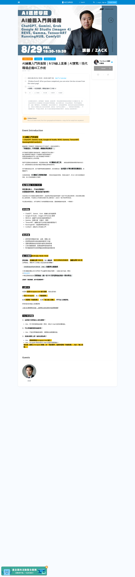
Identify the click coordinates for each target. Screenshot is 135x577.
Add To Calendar (60, 78)
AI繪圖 (60, 93)
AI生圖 (45, 93)
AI (29, 93)
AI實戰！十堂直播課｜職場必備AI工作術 (41, 88)
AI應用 (53, 93)
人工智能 (36, 93)
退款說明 (27, 273)
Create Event (112, 2)
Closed (103, 68)
